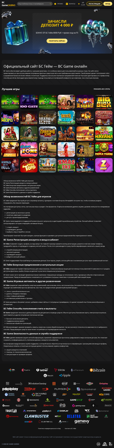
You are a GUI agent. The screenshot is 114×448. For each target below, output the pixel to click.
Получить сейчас (57, 41)
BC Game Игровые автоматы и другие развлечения (21, 188)
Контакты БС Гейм (70, 428)
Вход (107, 4)
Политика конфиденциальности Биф (49, 428)
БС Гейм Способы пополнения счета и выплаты (20, 190)
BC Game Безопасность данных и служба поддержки (22, 192)
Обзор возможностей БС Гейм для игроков (18, 181)
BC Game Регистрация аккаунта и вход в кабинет (20, 183)
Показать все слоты (102, 89)
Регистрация (94, 4)
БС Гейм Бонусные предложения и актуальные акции (22, 185)
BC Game (8, 4)
